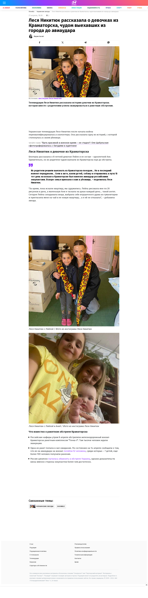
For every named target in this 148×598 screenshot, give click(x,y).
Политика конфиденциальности (86, 551)
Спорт (119, 8)
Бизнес (50, 8)
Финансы (62, 8)
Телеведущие (34, 558)
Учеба (139, 8)
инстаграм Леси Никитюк (50, 98)
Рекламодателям (80, 544)
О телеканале (34, 555)
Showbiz (32, 11)
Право (108, 8)
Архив (77, 562)
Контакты (78, 558)
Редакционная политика (38, 551)
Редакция (33, 547)
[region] (74, 592)
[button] (40, 42)
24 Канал (6, 8)
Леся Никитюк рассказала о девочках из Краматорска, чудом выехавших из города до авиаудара (85, 11)
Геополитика (20, 8)
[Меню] (4, 3)
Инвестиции (77, 8)
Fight (129, 8)
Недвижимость (93, 8)
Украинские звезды (43, 11)
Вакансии (33, 562)
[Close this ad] (146, 584)
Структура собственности (38, 565)
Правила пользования (82, 547)
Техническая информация (83, 555)
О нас (31, 544)
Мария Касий (39, 36)
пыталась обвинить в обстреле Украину (69, 458)
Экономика (36, 8)
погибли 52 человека (75, 451)
